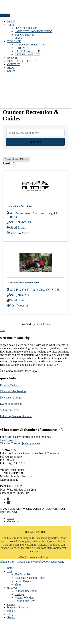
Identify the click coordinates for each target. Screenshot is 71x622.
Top (2, 330)
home (11, 21)
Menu (3, 15)
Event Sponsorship (11, 403)
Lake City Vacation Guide (33, 31)
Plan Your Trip (26, 28)
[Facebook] (8, 499)
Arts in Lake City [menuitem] (25, 600)
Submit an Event (9, 410)
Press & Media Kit (10, 385)
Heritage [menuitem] (19, 594)
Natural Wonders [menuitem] (24, 597)
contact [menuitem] (11, 610)
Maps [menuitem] (18, 584)
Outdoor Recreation (30, 44)
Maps (18, 37)
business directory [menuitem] (17, 607)
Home (10, 518)
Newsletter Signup (10, 397)
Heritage (21, 47)
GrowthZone (43, 324)
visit (10, 24)
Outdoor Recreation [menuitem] (26, 590)
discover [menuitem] (12, 587)
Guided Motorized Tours (15, 159)
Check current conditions (33, 557)
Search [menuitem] (11, 617)
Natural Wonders (28, 51)
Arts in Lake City (27, 54)
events (12, 57)
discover (14, 41)
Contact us (13, 521)
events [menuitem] (11, 604)
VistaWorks (52, 508)
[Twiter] (8, 502)
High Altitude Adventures (19, 206)
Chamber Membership (13, 391)
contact (13, 64)
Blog (11, 67)
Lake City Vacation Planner (16, 416)
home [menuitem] (10, 567)
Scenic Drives (25, 34)
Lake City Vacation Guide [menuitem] (30, 577)
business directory (21, 61)
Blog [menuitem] (10, 614)
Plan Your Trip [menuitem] (23, 574)
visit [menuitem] (9, 571)
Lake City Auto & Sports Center (23, 282)
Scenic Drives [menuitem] (23, 581)
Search (11, 70)
